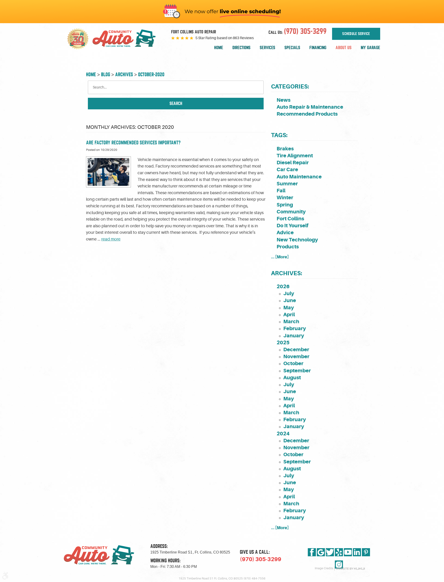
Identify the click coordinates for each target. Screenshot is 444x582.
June (289, 300)
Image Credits (324, 568)
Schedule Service (356, 34)
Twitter (330, 552)
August (292, 377)
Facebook (312, 552)
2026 (283, 286)
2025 (283, 342)
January (293, 335)
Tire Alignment (295, 155)
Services (267, 47)
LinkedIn (357, 552)
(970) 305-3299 (260, 559)
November (296, 356)
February (294, 328)
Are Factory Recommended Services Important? (133, 142)
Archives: (286, 273)
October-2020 (151, 74)
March (291, 321)
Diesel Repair (293, 162)
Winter (285, 197)
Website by (350, 568)
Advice (285, 232)
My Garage (370, 47)
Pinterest (366, 552)
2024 (283, 433)
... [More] (280, 256)
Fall (281, 190)
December (296, 349)
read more (110, 239)
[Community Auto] (127, 38)
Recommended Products (307, 114)
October (293, 363)
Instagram (339, 564)
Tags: (279, 135)
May (288, 307)
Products (288, 247)
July (288, 293)
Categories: (290, 86)
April (289, 314)
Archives (124, 74)
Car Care (287, 169)
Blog (105, 74)
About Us (344, 47)
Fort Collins (290, 218)
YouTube (348, 552)
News (283, 100)
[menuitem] (218, 48)
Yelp (339, 552)
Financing (317, 47)
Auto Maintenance (299, 177)
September (297, 370)
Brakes (285, 149)
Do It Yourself (292, 225)
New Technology (297, 240)
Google (321, 552)
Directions (241, 47)
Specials (292, 47)
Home (218, 47)
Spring (285, 205)
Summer (287, 184)
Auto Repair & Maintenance (310, 107)
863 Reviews (243, 38)
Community (291, 212)
